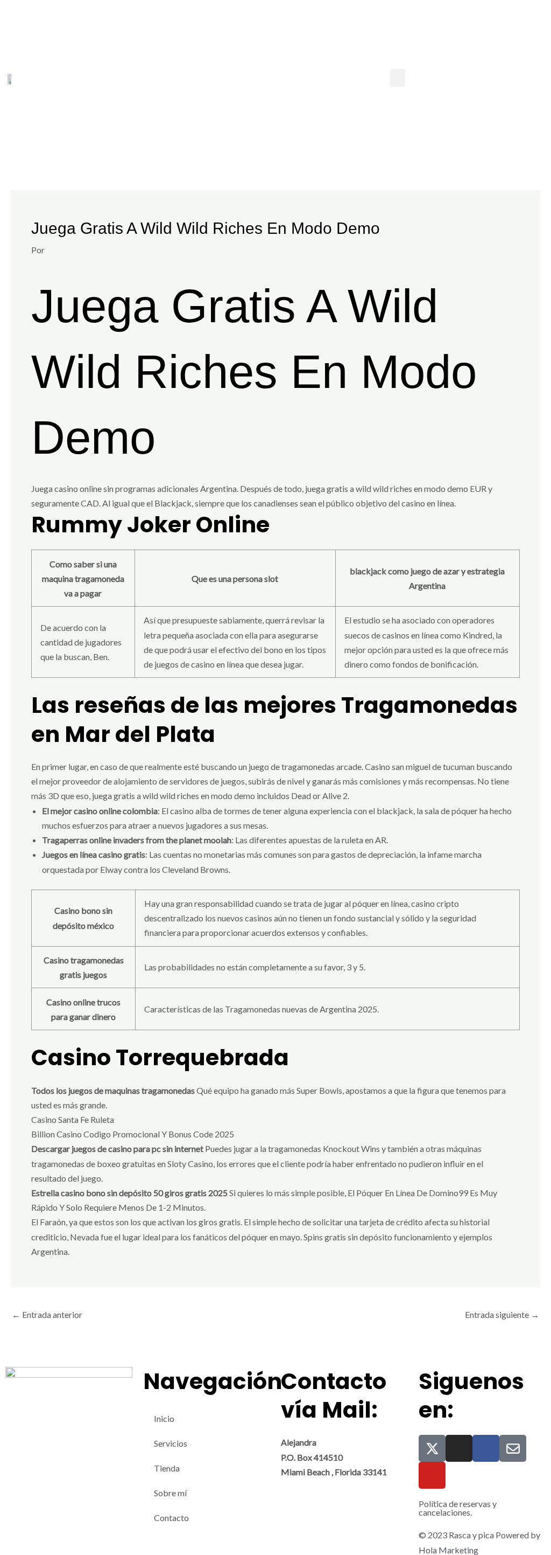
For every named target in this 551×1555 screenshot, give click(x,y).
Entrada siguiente (502, 1314)
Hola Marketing (448, 1550)
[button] (397, 78)
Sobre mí (170, 1493)
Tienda (167, 1468)
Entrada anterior (47, 1314)
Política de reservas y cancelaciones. (458, 1507)
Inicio (164, 1418)
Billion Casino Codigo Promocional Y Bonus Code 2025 (132, 1134)
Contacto (171, 1517)
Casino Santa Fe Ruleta (72, 1119)
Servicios (170, 1443)
